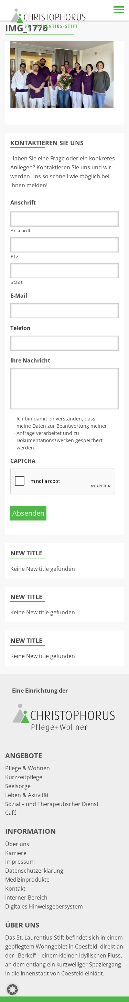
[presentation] (62, 481)
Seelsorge (18, 786)
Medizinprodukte (27, 879)
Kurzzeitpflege (23, 777)
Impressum (20, 861)
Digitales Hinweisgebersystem (44, 906)
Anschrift (21, 230)
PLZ (15, 256)
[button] (12, 989)
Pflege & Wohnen (27, 768)
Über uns (17, 844)
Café (11, 812)
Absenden (28, 513)
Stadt (17, 282)
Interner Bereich (26, 897)
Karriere (15, 853)
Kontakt (15, 888)
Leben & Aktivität (27, 795)
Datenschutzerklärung (34, 870)
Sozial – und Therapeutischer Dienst (52, 804)
